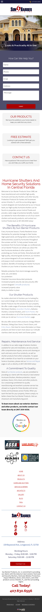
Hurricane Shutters (24, 317)
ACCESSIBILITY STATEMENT (28, 604)
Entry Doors (5, 327)
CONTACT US (21, 506)
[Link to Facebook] (15, 522)
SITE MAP (18, 604)
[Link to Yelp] (26, 526)
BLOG (21, 498)
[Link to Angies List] (15, 530)
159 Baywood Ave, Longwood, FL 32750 (21, 544)
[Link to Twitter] (26, 522)
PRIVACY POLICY (10, 604)
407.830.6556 (36, 2)
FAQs (21, 502)
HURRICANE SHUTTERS (21, 483)
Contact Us (20, 564)
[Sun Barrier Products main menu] (2, 1)
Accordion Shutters (24, 309)
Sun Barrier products (14, 372)
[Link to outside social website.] (15, 533)
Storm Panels (30, 312)
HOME (21, 471)
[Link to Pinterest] (15, 526)
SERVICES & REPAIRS (21, 487)
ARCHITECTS (21, 490)
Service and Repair (33, 361)
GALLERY (21, 494)
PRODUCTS (21, 479)
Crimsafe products (21, 284)
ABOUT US (21, 475)
